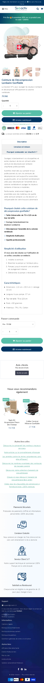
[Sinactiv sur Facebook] (18, 669)
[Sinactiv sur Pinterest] (22, 669)
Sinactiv (17, 674)
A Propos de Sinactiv (8, 614)
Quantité (5, 101)
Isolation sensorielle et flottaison (12, 663)
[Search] (38, 9)
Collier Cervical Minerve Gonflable (32, 422)
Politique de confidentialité (11, 628)
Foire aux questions (8, 617)
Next (39, 45)
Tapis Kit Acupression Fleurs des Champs (11, 422)
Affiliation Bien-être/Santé (10, 648)
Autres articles (6, 659)
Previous (4, 45)
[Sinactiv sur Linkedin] (25, 669)
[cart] (42, 9)
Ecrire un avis (22, 373)
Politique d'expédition (9, 635)
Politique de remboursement (11, 631)
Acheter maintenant (23, 120)
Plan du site (5, 655)
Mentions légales (7, 624)
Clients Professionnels (9, 652)
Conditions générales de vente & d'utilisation (16, 639)
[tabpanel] (6, 72)
